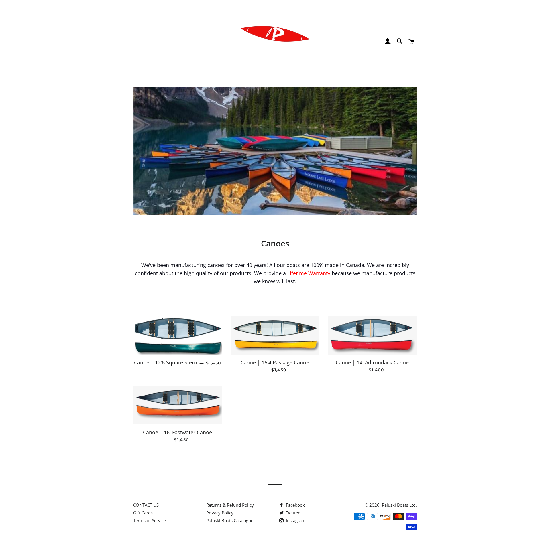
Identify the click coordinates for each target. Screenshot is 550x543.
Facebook (295, 505)
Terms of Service (149, 520)
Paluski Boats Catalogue (229, 520)
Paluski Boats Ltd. (399, 505)
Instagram (295, 520)
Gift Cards (143, 513)
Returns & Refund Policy (230, 505)
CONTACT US (146, 505)
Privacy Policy (219, 513)
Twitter (292, 513)
